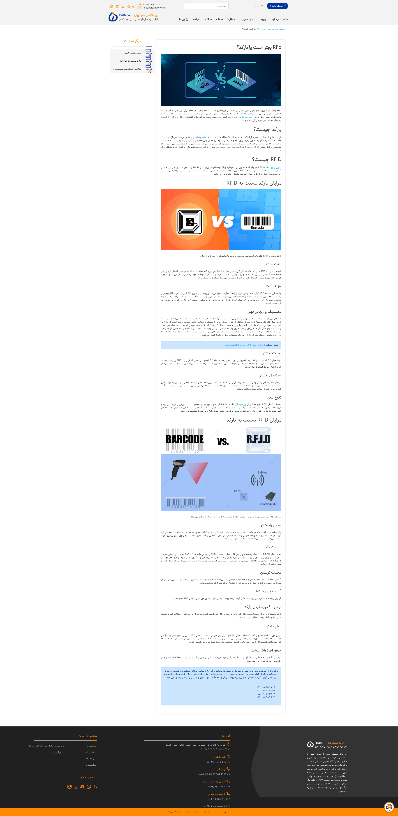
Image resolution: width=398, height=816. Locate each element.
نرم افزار (275, 19)
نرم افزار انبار (56, 752)
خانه (285, 19)
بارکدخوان (202, 137)
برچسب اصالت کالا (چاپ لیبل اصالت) (45, 746)
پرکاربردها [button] (183, 19)
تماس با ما (89, 752)
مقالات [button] (208, 19)
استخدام (90, 765)
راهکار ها (90, 758)
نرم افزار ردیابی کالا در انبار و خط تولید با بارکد (245, 345)
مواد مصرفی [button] (247, 19)
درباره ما (90, 746)
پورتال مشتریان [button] (275, 6)
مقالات (282, 29)
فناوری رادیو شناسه (272, 167)
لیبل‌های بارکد (240, 404)
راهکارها (231, 19)
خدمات (219, 19)
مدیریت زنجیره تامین (270, 29)
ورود (257, 6)
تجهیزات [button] (263, 19)
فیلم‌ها (196, 19)
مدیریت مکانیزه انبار (243, 117)
